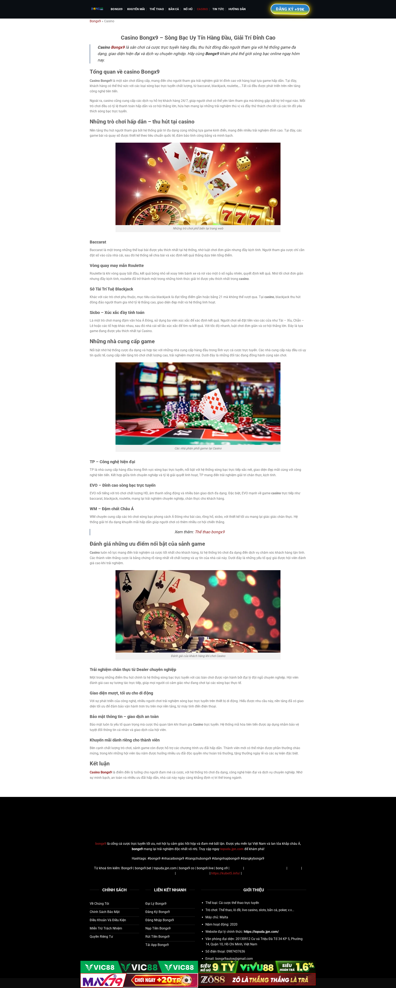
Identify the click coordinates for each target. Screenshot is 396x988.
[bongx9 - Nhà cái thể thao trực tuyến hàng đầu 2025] (97, 9)
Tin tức (218, 9)
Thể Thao (157, 9)
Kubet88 (236, 868)
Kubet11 (294, 868)
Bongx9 (117, 9)
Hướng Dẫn (237, 9)
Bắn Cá (174, 9)
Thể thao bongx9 (210, 532)
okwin (247, 873)
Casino (202, 9)
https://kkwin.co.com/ (193, 873)
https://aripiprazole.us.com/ (265, 868)
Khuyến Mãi (136, 9)
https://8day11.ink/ (160, 873)
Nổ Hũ (188, 9)
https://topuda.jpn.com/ (261, 932)
